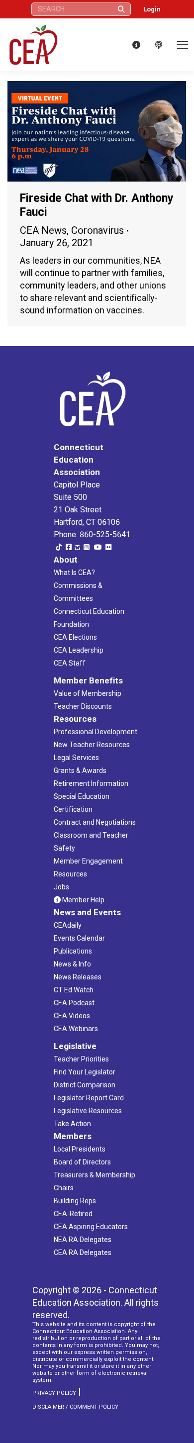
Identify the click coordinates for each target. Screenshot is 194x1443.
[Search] (121, 9)
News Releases (77, 977)
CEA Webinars (76, 1029)
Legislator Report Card (89, 1098)
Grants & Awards (80, 770)
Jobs (61, 887)
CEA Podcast (74, 1003)
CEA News (43, 230)
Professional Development (95, 732)
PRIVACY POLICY (54, 1393)
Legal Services (76, 758)
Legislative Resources (88, 1111)
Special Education (81, 796)
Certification (73, 809)
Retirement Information (91, 783)
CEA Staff (70, 663)
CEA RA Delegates (82, 1252)
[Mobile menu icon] (182, 44)
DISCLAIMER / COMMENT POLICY (75, 1407)
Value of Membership (87, 693)
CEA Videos (72, 1016)
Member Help (82, 900)
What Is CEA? (74, 573)
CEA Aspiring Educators (91, 1227)
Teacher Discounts (83, 706)
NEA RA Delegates (82, 1240)
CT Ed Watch (74, 990)
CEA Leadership (78, 650)
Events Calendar (79, 938)
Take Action (72, 1124)
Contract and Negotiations (95, 822)
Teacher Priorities (81, 1059)
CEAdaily (68, 925)
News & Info (72, 964)
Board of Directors (82, 1162)
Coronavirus (97, 230)
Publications (73, 951)
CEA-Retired (73, 1214)
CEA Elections (75, 637)
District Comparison (84, 1085)
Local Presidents (79, 1149)
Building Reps (75, 1201)
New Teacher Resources (92, 745)
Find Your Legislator (84, 1072)
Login (152, 9)
